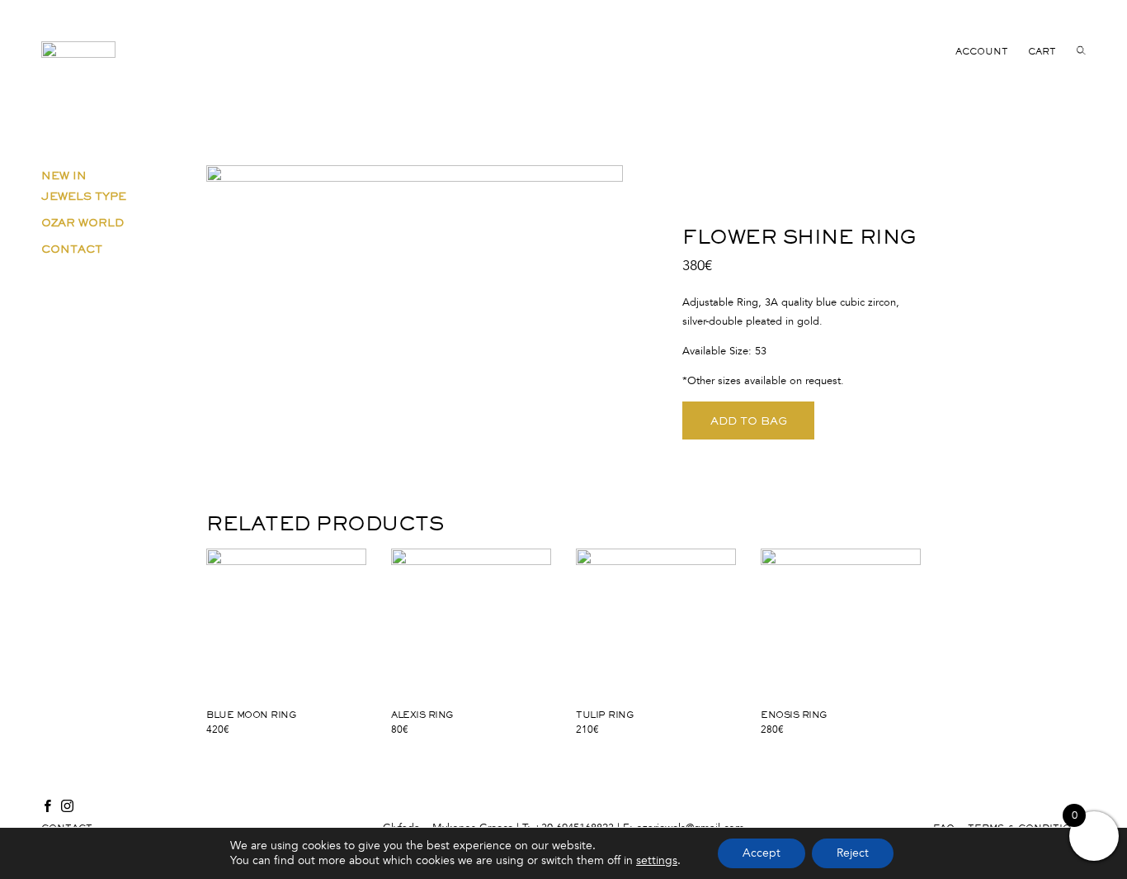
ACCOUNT (981, 51)
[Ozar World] (78, 69)
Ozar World (82, 222)
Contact (71, 249)
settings (656, 860)
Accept (761, 853)
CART (1042, 51)
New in (64, 175)
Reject (853, 853)
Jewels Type (83, 196)
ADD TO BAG (748, 420)
